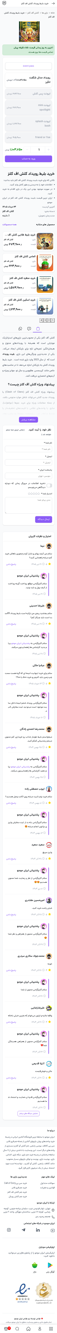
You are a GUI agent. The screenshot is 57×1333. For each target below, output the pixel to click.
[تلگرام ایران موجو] (23, 1230)
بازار (34, 1271)
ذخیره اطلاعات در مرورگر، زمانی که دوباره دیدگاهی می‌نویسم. (25, 485)
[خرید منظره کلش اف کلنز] (45, 284)
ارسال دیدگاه (44, 519)
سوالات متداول (28, 329)
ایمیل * (48, 456)
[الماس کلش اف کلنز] (45, 263)
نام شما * (48, 442)
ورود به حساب (28, 158)
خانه (53, 12)
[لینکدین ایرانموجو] (38, 1230)
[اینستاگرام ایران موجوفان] (9, 1230)
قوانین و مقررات (47, 1187)
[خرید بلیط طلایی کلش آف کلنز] (45, 241)
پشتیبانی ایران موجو (21, 643)
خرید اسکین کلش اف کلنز (22, 300)
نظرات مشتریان (19, 329)
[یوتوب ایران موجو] (53, 1230)
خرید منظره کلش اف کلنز (22, 278)
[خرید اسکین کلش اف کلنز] (45, 306)
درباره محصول (37, 329)
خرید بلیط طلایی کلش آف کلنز (19, 235)
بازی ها (45, 12)
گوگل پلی (50, 1271)
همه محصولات (9, 224)
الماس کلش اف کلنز (25, 256)
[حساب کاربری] (39, 1328)
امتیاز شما (46, 493)
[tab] (28, 66)
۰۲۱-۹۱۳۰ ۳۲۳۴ (42, 1217)
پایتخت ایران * (45, 469)
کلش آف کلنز (33, 12)
